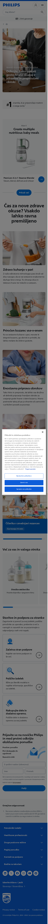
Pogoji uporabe (17, 470)
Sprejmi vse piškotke (22, 490)
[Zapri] (41, 431)
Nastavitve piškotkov (23, 477)
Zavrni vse (23, 483)
